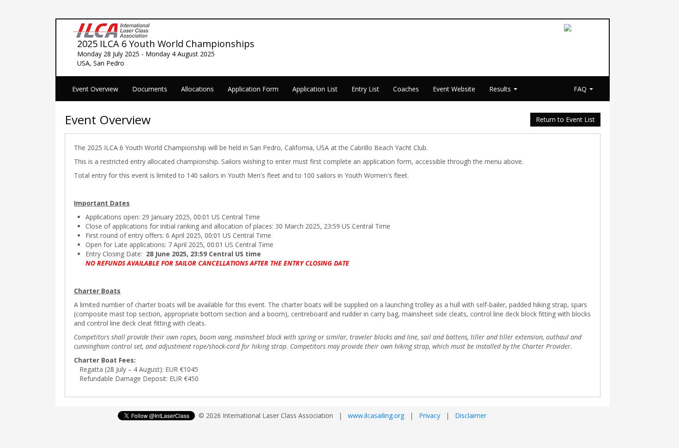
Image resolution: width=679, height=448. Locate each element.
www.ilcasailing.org (376, 415)
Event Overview (95, 89)
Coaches (406, 89)
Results (501, 89)
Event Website (454, 89)
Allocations (197, 89)
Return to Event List (565, 119)
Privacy (429, 415)
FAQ (581, 89)
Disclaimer (470, 415)
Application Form (253, 89)
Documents (149, 89)
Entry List (365, 89)
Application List (315, 89)
